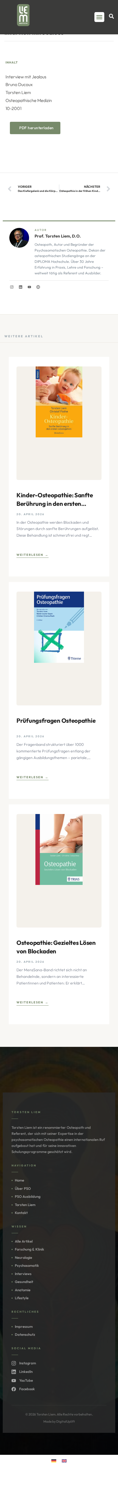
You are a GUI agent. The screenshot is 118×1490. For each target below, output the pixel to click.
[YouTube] (29, 287)
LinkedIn (26, 1371)
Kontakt (21, 1212)
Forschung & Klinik (29, 1249)
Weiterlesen (29, 555)
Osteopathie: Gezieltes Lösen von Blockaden (56, 947)
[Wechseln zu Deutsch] (54, 1460)
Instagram (27, 1363)
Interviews (23, 1273)
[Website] (38, 287)
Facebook (27, 1389)
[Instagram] (11, 287)
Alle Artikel (24, 1241)
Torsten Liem (25, 1204)
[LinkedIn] (20, 287)
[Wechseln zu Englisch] (64, 1460)
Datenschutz (25, 1334)
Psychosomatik (27, 1265)
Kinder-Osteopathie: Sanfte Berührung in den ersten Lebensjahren (54, 499)
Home (19, 1180)
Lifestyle (22, 1298)
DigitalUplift (65, 1421)
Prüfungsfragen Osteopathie (55, 720)
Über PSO (23, 1188)
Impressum (24, 1326)
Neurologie (23, 1257)
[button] (99, 17)
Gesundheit (24, 1281)
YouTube (26, 1380)
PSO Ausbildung (27, 1196)
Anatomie (22, 1290)
